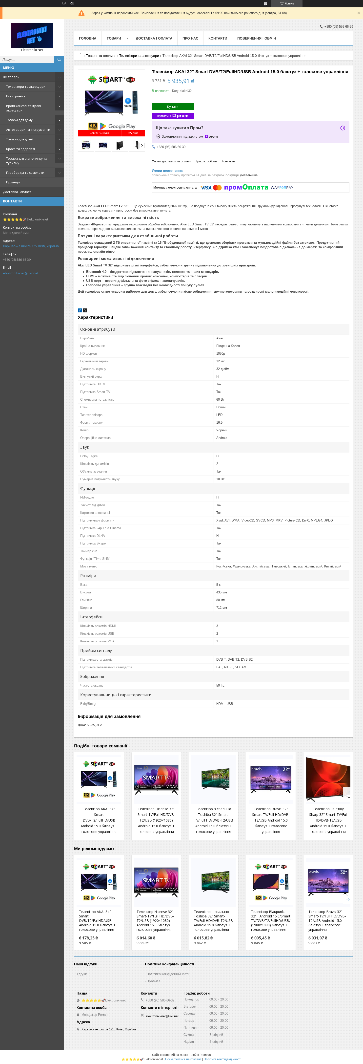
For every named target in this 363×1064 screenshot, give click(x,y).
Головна (87, 38)
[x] (85, 311)
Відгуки (81, 974)
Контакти (217, 38)
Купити (173, 106)
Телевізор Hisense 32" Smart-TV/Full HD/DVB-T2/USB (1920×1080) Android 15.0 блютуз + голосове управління (156, 820)
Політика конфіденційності (168, 974)
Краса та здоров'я (20, 149)
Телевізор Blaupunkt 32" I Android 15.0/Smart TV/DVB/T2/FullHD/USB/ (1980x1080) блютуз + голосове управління (270, 921)
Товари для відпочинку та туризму (26, 160)
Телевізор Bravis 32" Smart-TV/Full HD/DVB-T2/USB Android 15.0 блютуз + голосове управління (271, 820)
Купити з (164, 116)
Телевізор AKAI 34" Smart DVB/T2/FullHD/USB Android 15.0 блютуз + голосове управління (99, 820)
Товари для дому (19, 120)
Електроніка (15, 96)
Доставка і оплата (17, 192)
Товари (114, 38)
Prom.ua (205, 1055)
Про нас (190, 38)
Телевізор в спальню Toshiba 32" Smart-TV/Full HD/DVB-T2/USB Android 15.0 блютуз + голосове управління (213, 820)
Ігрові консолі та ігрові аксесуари (23, 108)
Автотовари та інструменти (28, 129)
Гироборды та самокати (25, 172)
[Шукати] (59, 59)
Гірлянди (13, 182)
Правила (154, 981)
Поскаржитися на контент (183, 1059)
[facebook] (80, 311)
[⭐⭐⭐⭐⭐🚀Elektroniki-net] (32, 35)
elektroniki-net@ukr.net (20, 273)
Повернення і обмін (256, 38)
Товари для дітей (19, 139)
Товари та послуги (101, 56)
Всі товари (11, 77)
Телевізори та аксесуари (25, 86)
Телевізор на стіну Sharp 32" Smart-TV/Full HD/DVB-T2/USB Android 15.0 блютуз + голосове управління (328, 820)
